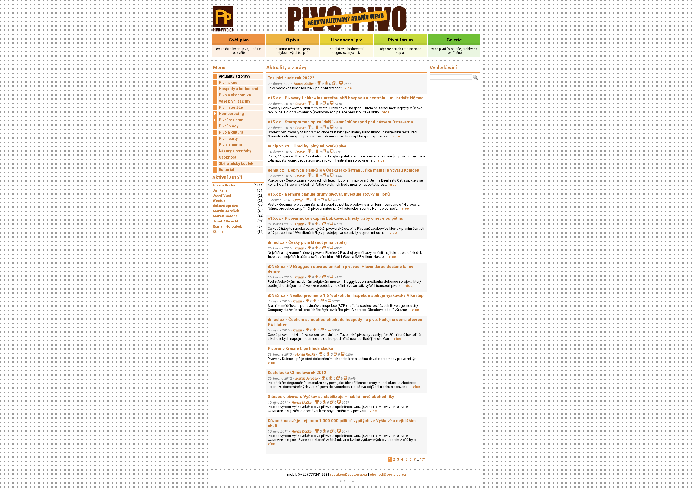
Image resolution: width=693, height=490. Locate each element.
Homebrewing (231, 113)
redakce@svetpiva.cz (348, 474)
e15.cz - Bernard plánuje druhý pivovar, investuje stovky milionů (329, 194)
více (348, 88)
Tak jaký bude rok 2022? (291, 77)
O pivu (292, 39)
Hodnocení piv (346, 39)
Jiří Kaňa (220, 190)
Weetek (219, 201)
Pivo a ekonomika (235, 95)
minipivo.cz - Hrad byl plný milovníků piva (307, 146)
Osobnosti (228, 157)
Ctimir (218, 231)
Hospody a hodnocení (238, 89)
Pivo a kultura (231, 132)
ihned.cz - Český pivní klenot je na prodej (307, 242)
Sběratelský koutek (236, 163)
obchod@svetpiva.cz (388, 474)
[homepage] (346, 30)
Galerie (454, 39)
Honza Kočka (224, 185)
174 (423, 459)
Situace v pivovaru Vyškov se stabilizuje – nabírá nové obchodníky (331, 396)
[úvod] (223, 32)
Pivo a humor (231, 145)
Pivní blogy (228, 126)
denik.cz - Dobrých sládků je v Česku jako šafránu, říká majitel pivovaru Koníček (343, 170)
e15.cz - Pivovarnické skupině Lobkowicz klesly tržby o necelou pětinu (335, 218)
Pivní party (228, 138)
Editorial (226, 169)
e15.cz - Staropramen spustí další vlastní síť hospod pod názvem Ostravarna (340, 122)
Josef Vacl (222, 195)
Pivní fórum (400, 39)
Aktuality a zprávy (234, 76)
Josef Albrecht (225, 221)
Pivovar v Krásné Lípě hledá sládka (300, 348)
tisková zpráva (225, 206)
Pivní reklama (231, 120)
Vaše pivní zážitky (234, 101)
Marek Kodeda (225, 216)
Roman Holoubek (227, 226)
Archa (348, 481)
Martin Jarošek (226, 211)
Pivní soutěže (231, 107)
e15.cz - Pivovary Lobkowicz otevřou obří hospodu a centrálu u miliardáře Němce (346, 98)
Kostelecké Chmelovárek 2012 (297, 372)
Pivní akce (228, 82)
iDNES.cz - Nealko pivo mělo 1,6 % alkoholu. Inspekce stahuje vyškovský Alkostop (346, 295)
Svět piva (239, 39)
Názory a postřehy (235, 151)
